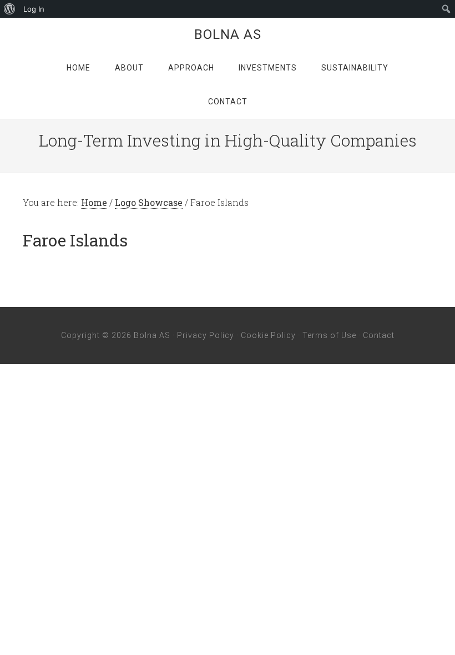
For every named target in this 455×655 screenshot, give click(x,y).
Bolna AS (227, 34)
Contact (379, 335)
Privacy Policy (205, 335)
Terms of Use (329, 335)
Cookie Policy (268, 335)
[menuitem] (9, 9)
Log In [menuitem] (33, 8)
